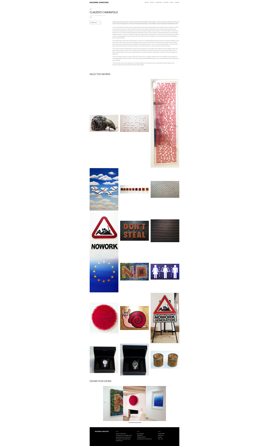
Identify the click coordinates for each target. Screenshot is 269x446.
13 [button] (140, 422)
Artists (152, 2)
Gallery (146, 2)
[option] (134, 403)
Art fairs (166, 2)
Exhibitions (159, 2)
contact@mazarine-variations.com (144, 438)
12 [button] (139, 422)
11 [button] (138, 422)
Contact (177, 2)
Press (171, 2)
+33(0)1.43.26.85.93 (141, 437)
